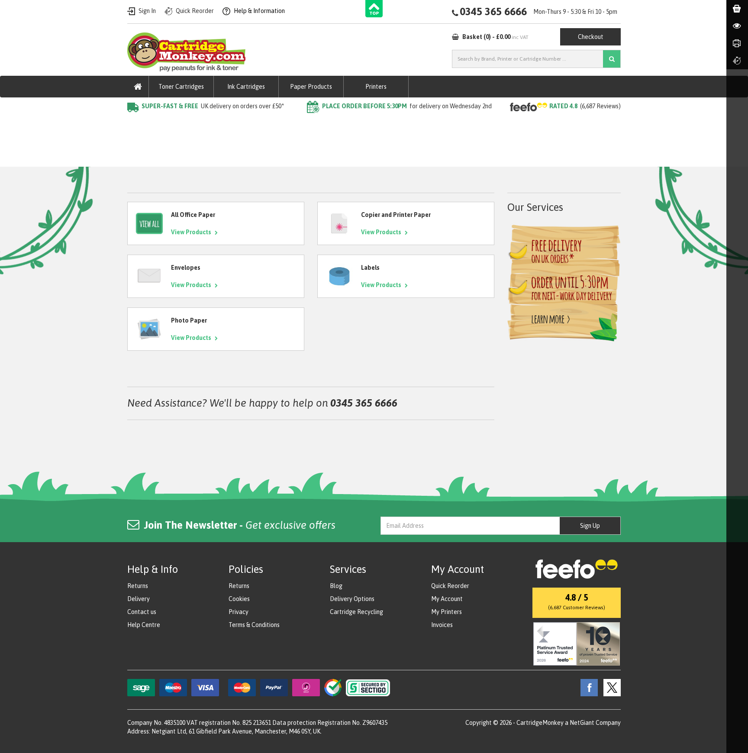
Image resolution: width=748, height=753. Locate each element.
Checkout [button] (590, 36)
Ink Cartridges (246, 86)
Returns (137, 585)
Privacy (238, 611)
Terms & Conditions (254, 624)
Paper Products (311, 86)
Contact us (141, 611)
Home (135, 123)
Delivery (138, 598)
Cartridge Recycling (356, 611)
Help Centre (143, 624)
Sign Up (590, 525)
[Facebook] (587, 687)
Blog (336, 585)
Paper (161, 123)
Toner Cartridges (181, 86)
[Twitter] (610, 687)
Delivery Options (352, 598)
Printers (376, 86)
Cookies (239, 598)
